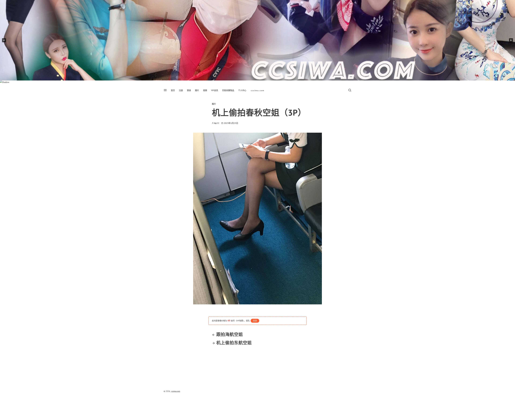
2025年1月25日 (231, 123)
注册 (181, 90)
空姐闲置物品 (228, 90)
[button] (4, 40)
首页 (173, 90)
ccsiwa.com (257, 90)
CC (218, 123)
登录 (189, 90)
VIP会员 (214, 90)
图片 (197, 90)
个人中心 (242, 90)
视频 (205, 90)
